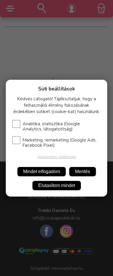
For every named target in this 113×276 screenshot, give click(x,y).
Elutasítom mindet (56, 185)
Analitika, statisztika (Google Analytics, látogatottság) (51, 126)
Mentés (82, 171)
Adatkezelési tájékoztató (56, 157)
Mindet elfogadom (41, 171)
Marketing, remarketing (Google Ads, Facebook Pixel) (59, 142)
